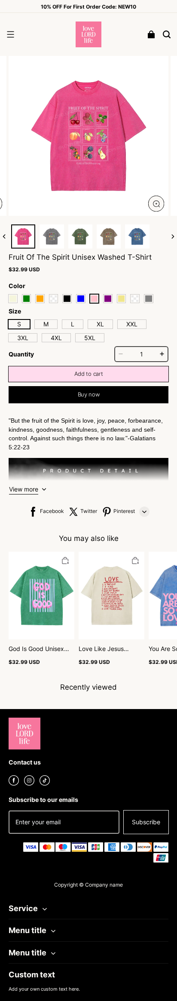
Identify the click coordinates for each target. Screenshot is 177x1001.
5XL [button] (89, 337)
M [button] (46, 324)
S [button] (19, 324)
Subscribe (146, 822)
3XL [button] (22, 337)
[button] (10, 34)
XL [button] (100, 324)
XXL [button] (131, 324)
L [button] (72, 324)
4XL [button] (56, 337)
